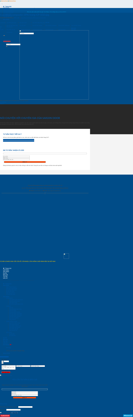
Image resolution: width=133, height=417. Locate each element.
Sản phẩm (6, 19)
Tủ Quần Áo (9, 32)
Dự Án (47, 22)
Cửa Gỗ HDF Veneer (37, 25)
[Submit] (4, 35)
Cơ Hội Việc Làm (8, 16)
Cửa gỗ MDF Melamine (63, 25)
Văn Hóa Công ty (10, 292)
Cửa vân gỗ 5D (61, 29)
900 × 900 (16, 17)
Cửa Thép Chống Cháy (25, 29)
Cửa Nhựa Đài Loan (11, 22)
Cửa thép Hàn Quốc (37, 29)
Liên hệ (5, 278)
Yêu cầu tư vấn (128, 415)
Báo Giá (73, 28)
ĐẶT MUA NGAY (6, 372)
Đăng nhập (14, 412)
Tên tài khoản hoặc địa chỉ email (9, 407)
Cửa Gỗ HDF (23, 25)
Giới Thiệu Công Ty (8, 9)
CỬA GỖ (8, 306)
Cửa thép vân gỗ (49, 29)
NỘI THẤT (9, 332)
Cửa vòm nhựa (23, 22)
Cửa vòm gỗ (9, 26)
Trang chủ (8, 6)
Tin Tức (73, 29)
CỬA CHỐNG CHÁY (11, 321)
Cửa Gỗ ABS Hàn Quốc (12, 25)
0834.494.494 (5, 415)
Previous (3, 102)
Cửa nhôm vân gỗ (11, 29)
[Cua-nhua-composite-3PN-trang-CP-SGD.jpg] (54, 99)
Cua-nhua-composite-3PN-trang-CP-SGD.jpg (33, 17)
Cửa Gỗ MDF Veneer (76, 25)
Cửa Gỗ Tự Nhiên (14, 317)
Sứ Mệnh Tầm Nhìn (8, 12)
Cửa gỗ (11, 307)
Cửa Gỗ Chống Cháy (14, 323)
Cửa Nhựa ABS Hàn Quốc (38, 22)
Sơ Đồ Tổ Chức (10, 291)
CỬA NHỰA (9, 298)
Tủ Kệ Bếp (12, 334)
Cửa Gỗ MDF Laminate (50, 25)
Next (2, 103)
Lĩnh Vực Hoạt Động (9, 11)
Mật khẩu (3, 409)
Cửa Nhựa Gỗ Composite (16, 299)
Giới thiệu (6, 8)
